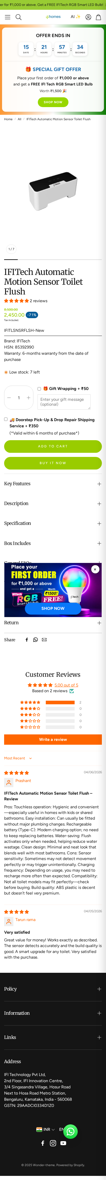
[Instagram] (53, 1143)
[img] (16, 772)
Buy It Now (53, 463)
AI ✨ (76, 16)
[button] (7, 17)
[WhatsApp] (35, 639)
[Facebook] (26, 639)
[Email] (44, 639)
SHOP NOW (53, 102)
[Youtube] (63, 1143)
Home (8, 119)
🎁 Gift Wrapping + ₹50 (66, 388)
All (19, 119)
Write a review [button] (53, 739)
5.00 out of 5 (66, 685)
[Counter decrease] (9, 397)
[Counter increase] (28, 397)
